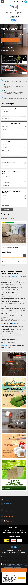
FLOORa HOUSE (14, 150)
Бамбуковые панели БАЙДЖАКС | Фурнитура (12, 191)
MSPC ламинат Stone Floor (10, 109)
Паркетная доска (7, 159)
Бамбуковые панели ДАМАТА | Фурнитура (11, 172)
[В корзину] (24, 255)
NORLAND (14, 147)
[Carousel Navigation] (24, 62)
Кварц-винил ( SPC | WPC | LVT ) (11, 124)
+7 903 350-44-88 (13, 16)
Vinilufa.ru (15, 323)
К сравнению (7, 261)
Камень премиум (14, 182)
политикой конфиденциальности (12, 567)
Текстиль (13, 201)
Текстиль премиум (14, 179)
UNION (14, 133)
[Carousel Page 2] (2, 265)
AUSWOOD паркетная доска (14, 162)
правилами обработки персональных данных (15, 565)
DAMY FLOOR (14, 126)
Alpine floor (14, 129)
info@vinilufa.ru (8, 521)
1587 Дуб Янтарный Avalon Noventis (10, 247)
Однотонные (14, 198)
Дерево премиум (14, 176)
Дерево (14, 195)
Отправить (14, 570)
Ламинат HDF (6, 141)
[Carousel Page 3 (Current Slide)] (4, 265)
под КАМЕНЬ (13, 115)
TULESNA (14, 144)
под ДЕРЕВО (14, 111)
